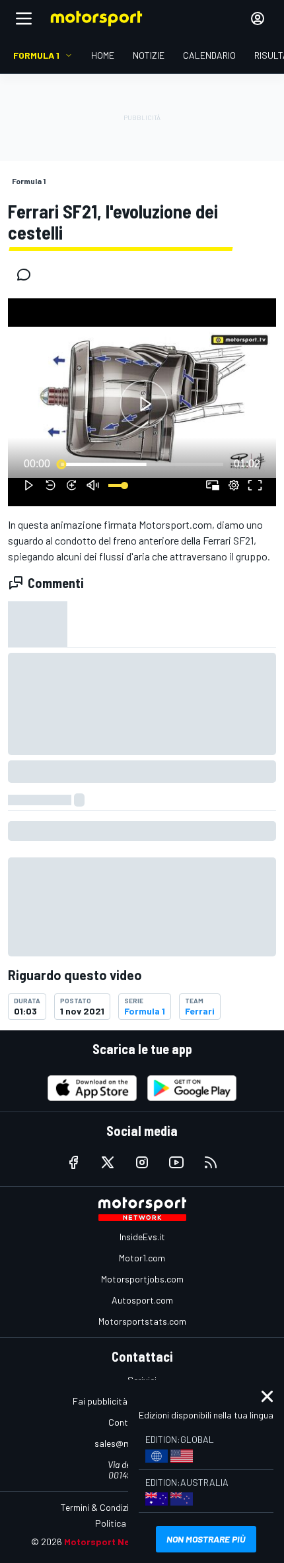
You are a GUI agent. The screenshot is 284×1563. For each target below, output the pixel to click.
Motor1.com (142, 1257)
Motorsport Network (110, 1541)
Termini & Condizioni (101, 1507)
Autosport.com (142, 1300)
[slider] (142, 464)
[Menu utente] (257, 18)
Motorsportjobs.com (142, 1278)
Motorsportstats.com (142, 1321)
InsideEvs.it (142, 1236)
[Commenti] (28, 274)
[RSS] (210, 1162)
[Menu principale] (23, 18)
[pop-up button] (233, 485)
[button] (144, 404)
